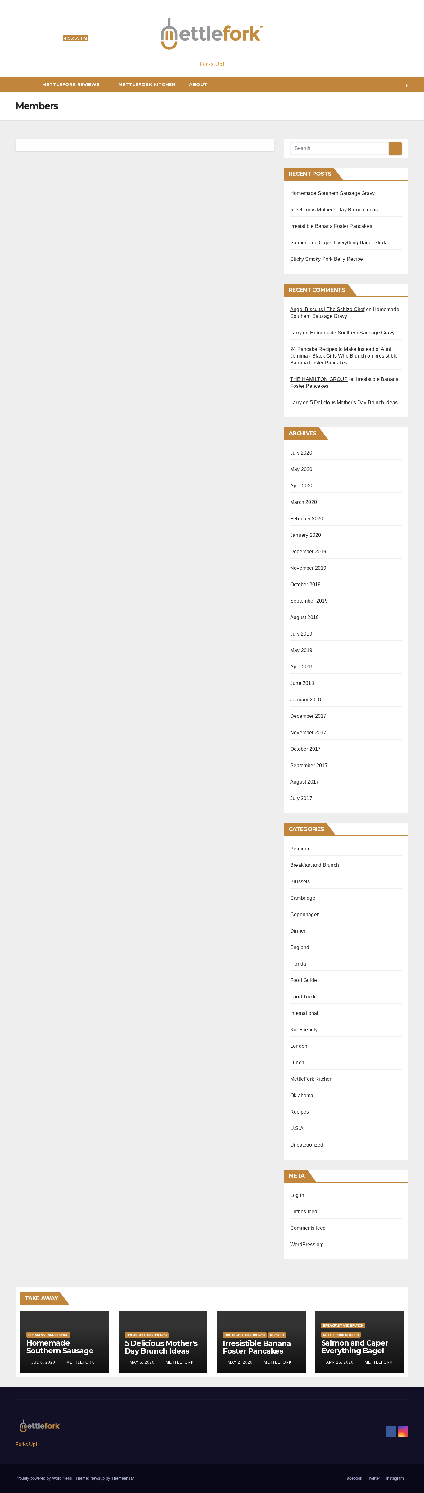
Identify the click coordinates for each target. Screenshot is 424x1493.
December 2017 (308, 716)
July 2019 (301, 633)
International (304, 1013)
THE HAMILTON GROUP (319, 379)
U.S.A (297, 1128)
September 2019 (309, 601)
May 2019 (301, 650)
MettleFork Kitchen (146, 84)
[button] (407, 84)
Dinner (297, 931)
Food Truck (303, 996)
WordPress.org (307, 1244)
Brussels (300, 881)
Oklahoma (301, 1095)
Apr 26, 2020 (340, 1362)
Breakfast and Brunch (314, 865)
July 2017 (301, 798)
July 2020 (301, 452)
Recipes (299, 1112)
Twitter (374, 1478)
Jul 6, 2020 (43, 1362)
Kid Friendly (304, 1029)
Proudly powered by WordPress (44, 1478)
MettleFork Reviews (71, 84)
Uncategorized (306, 1144)
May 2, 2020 (240, 1362)
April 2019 (301, 666)
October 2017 (305, 749)
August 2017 (304, 782)
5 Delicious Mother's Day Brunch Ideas (334, 209)
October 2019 (305, 584)
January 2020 (305, 535)
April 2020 (301, 485)
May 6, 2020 (142, 1362)
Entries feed (303, 1211)
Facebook (353, 1478)
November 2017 (308, 732)
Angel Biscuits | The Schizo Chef (327, 309)
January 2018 (305, 699)
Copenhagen (305, 914)
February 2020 (306, 518)
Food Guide (303, 980)
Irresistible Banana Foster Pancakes (331, 226)
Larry (296, 332)
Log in (297, 1195)
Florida (298, 963)
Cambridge (302, 898)
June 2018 (302, 683)
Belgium (299, 848)
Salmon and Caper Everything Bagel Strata (339, 242)
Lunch (297, 1062)
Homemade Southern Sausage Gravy (332, 193)
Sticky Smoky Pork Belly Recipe (326, 259)
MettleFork (79, 1362)
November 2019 (308, 568)
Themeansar (122, 1478)
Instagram (395, 1478)
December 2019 (308, 551)
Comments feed (308, 1228)
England (299, 947)
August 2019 (304, 617)
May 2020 (301, 469)
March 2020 (303, 502)
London (298, 1046)
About (198, 84)
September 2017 (309, 765)
